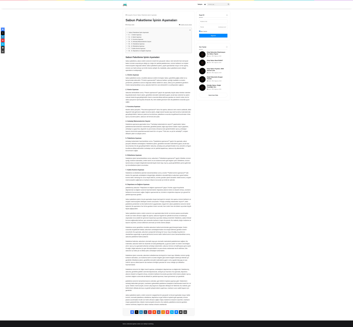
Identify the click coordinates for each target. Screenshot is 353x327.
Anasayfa (129, 15)
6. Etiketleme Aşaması (137, 46)
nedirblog (150, 324)
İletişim (200, 4)
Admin (209, 56)
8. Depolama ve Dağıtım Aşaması (141, 50)
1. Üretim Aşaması (136, 34)
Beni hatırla (203, 31)
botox (124, 324)
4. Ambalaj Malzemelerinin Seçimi (141, 41)
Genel (135, 15)
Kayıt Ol (213, 35)
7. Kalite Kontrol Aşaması (138, 48)
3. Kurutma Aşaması (137, 39)
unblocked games (131, 324)
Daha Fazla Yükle (213, 95)
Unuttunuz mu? (222, 27)
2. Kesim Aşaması (136, 37)
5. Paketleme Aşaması (137, 44)
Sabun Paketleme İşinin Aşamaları (139, 32)
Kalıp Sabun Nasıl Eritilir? (215, 60)
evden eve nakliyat (142, 324)
